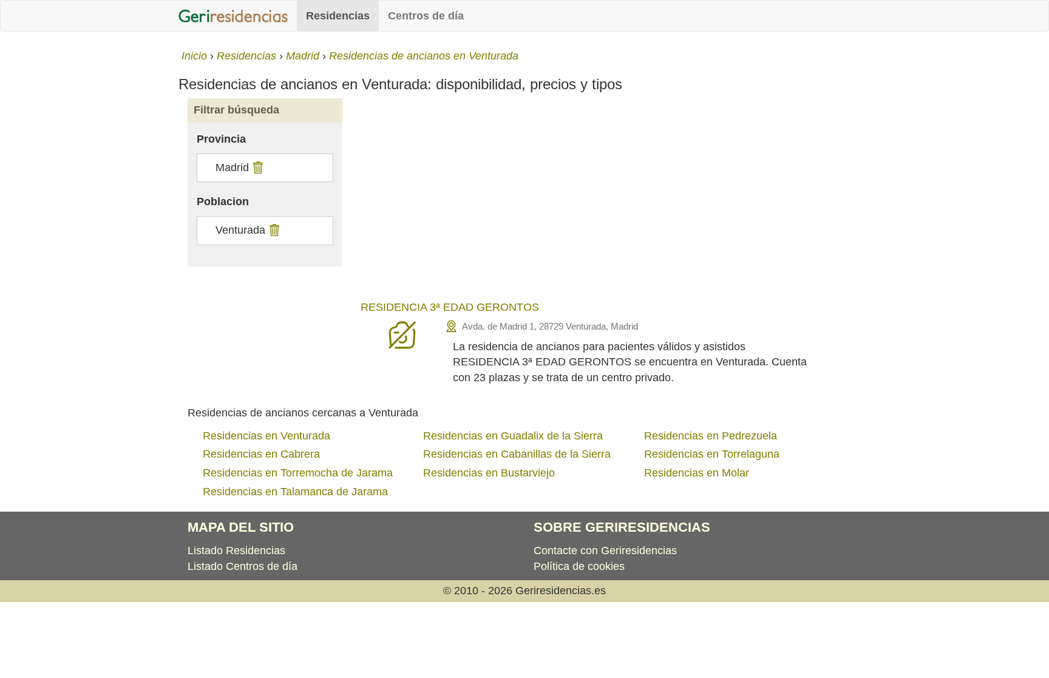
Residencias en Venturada (266, 436)
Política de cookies (579, 566)
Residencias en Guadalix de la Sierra (513, 436)
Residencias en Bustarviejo (489, 473)
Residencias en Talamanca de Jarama (295, 492)
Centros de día (426, 16)
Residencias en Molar (696, 473)
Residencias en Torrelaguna (711, 454)
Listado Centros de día (242, 566)
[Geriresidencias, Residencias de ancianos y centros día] (233, 16)
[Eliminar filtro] (256, 167)
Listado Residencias (236, 550)
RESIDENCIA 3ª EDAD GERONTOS (450, 307)
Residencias (338, 16)
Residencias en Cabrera (261, 454)
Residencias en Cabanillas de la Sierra (517, 454)
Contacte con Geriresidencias (605, 550)
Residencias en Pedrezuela (710, 436)
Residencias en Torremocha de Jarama (298, 473)
